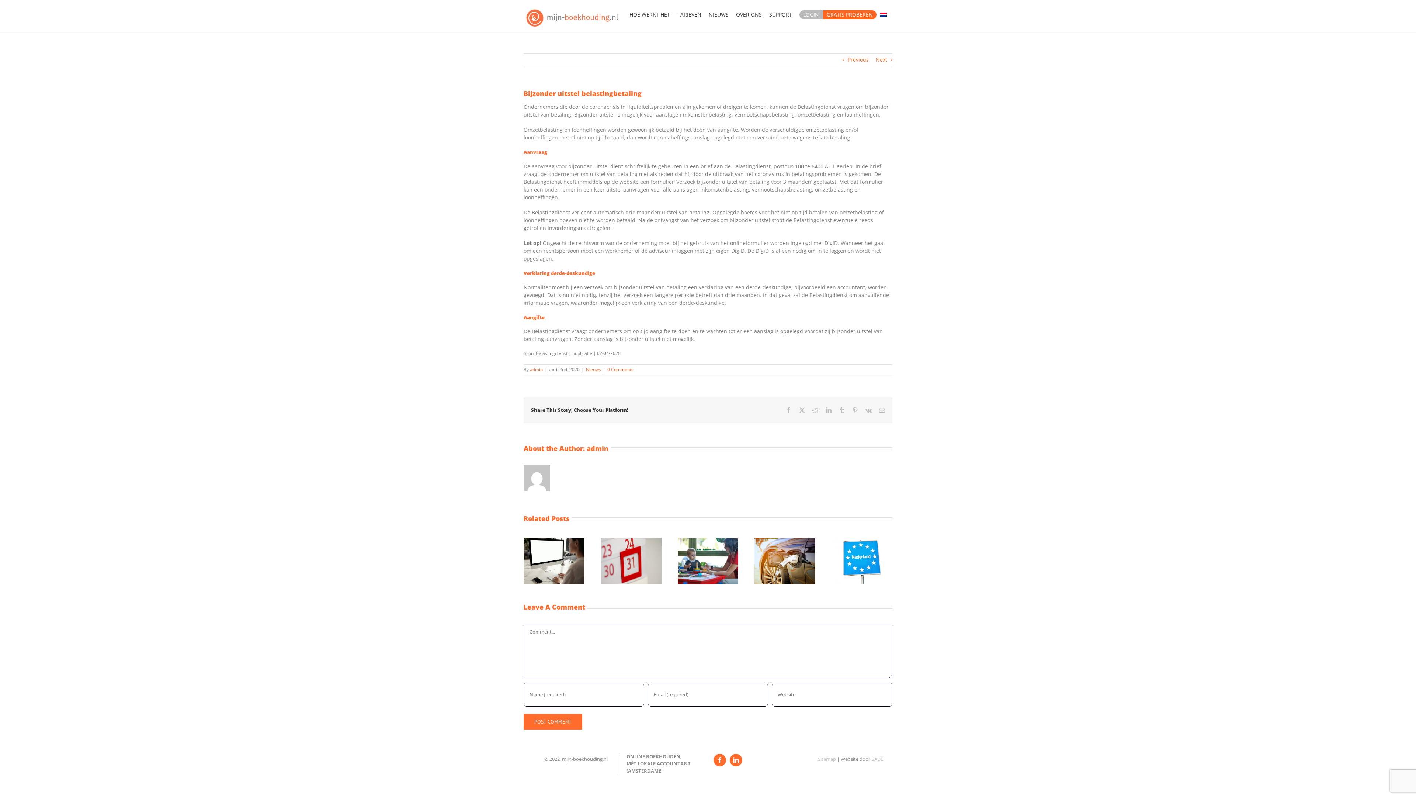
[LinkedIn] (736, 760)
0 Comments (620, 369)
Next (881, 59)
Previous (858, 59)
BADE (877, 759)
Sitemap (827, 759)
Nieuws (593, 369)
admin (536, 369)
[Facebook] (720, 760)
